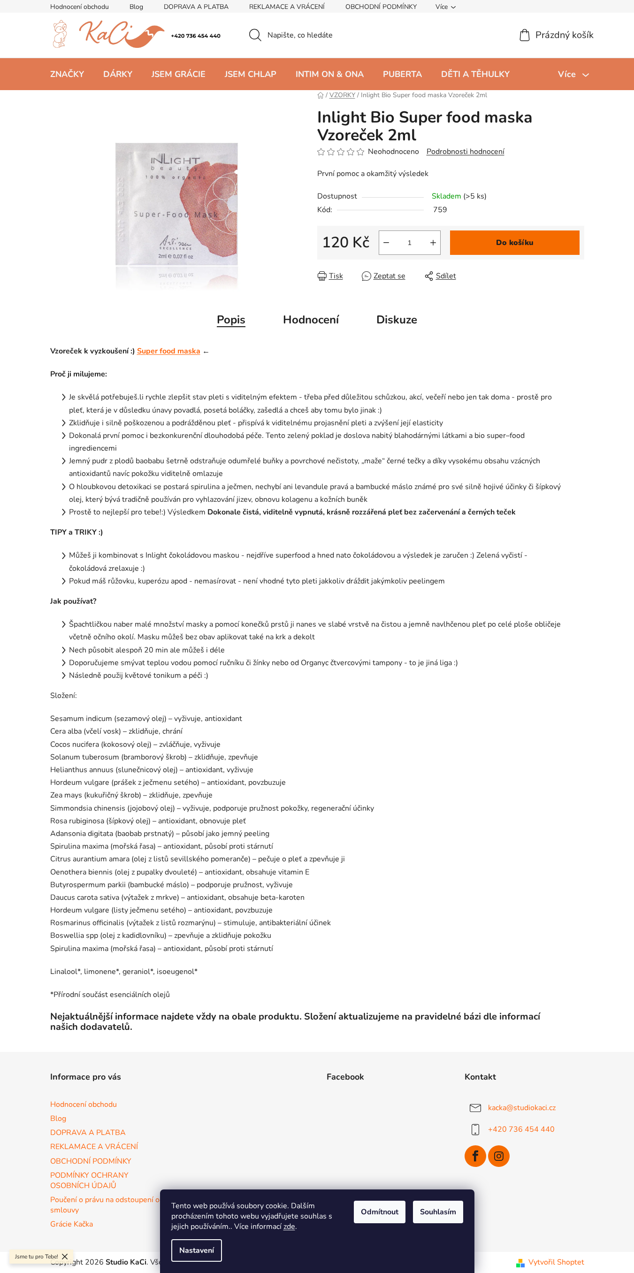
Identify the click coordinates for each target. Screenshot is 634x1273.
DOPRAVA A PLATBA (196, 6)
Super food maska (168, 351)
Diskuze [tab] (396, 319)
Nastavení (196, 1250)
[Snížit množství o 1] (386, 242)
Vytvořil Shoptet (556, 1262)
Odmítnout (379, 1212)
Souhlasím (438, 1212)
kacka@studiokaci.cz (522, 1108)
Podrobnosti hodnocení (465, 151)
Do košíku (515, 243)
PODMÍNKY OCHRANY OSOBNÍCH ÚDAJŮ (89, 1180)
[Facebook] (475, 1156)
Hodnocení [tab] (311, 319)
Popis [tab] (231, 319)
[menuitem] (67, 74)
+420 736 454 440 (521, 1129)
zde (289, 1226)
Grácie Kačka (71, 1224)
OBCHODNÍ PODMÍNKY (381, 6)
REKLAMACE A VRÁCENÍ (287, 6)
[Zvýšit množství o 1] (433, 242)
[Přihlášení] (490, 35)
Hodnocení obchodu (79, 6)
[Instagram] (499, 1156)
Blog (136, 6)
